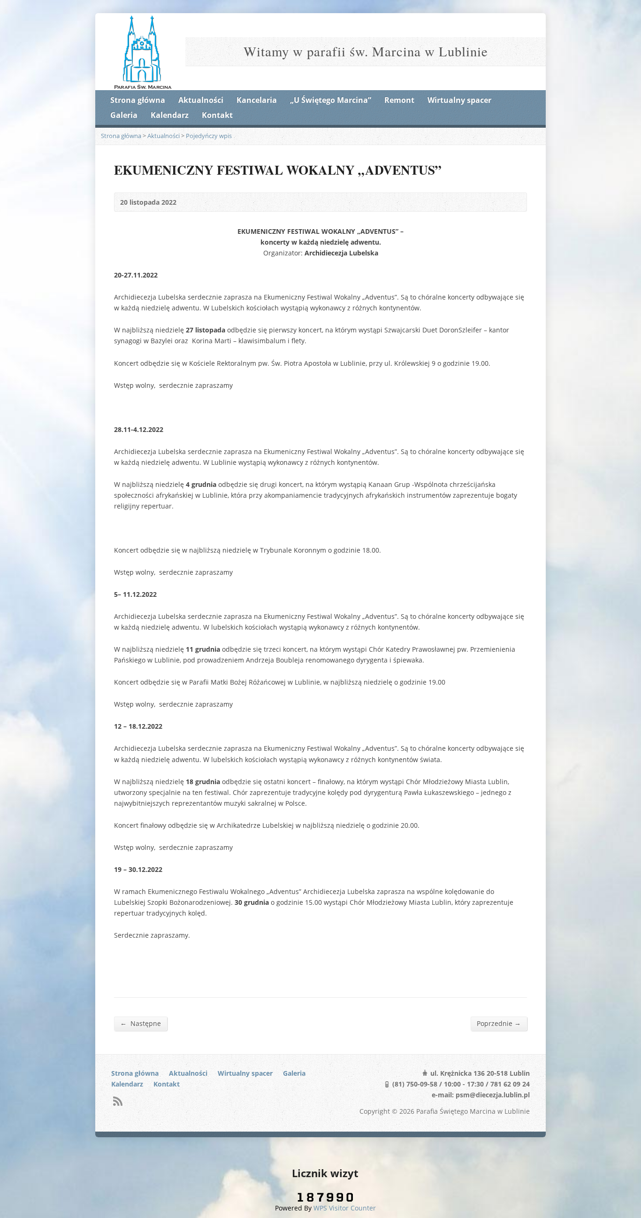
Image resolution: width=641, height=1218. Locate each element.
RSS (117, 1100)
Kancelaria (257, 100)
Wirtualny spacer (459, 100)
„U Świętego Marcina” (330, 100)
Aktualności (200, 100)
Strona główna (137, 100)
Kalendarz (170, 115)
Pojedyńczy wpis (209, 135)
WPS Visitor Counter (344, 1207)
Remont (399, 100)
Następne (140, 1023)
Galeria (123, 115)
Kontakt (217, 115)
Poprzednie (499, 1023)
